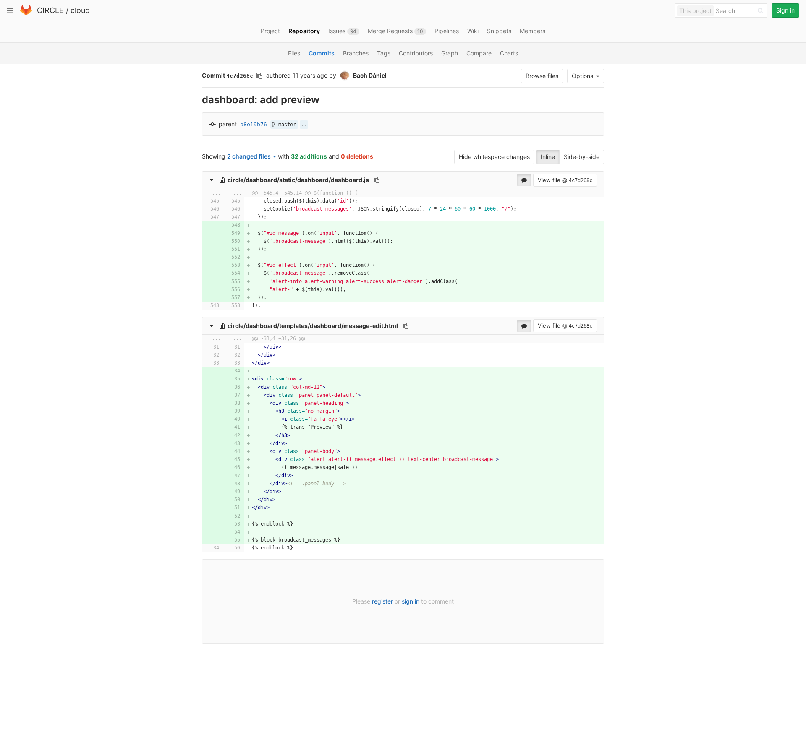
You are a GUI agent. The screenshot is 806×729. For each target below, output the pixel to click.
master (285, 125)
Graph (449, 53)
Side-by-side (581, 156)
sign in (410, 601)
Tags (383, 53)
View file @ (565, 180)
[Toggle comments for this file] (524, 180)
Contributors (416, 53)
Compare (479, 53)
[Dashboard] (26, 13)
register (382, 601)
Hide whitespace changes (494, 156)
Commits (322, 53)
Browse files (542, 75)
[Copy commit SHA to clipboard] (259, 76)
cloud (80, 10)
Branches (356, 53)
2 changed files (249, 156)
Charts (509, 53)
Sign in (785, 10)
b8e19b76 (253, 124)
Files (294, 53)
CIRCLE (50, 10)
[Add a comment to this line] (202, 201)
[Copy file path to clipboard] (377, 180)
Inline (548, 156)
